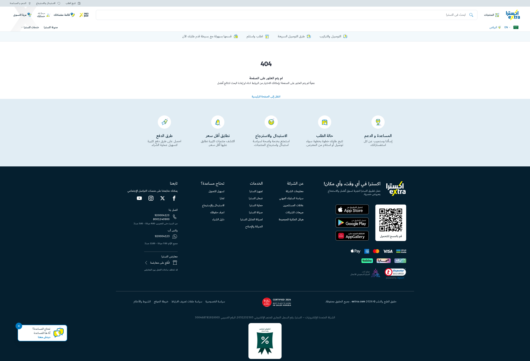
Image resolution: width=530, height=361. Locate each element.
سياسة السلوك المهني (291, 198)
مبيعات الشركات (294, 212)
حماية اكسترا (256, 205)
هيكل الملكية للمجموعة (291, 219)
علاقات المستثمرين (293, 205)
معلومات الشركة (294, 191)
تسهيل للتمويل (216, 191)
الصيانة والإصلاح (254, 226)
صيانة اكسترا (256, 212)
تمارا (222, 198)
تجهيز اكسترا (256, 191)
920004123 (162, 215)
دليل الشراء (218, 219)
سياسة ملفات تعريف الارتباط (186, 301)
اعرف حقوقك (217, 212)
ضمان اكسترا (256, 198)
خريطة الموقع (161, 301)
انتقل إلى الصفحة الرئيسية (266, 96)
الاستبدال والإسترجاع (213, 205)
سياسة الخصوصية (215, 301)
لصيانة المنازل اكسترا (251, 219)
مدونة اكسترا (51, 27)
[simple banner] (513, 15)
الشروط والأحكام (142, 301)
